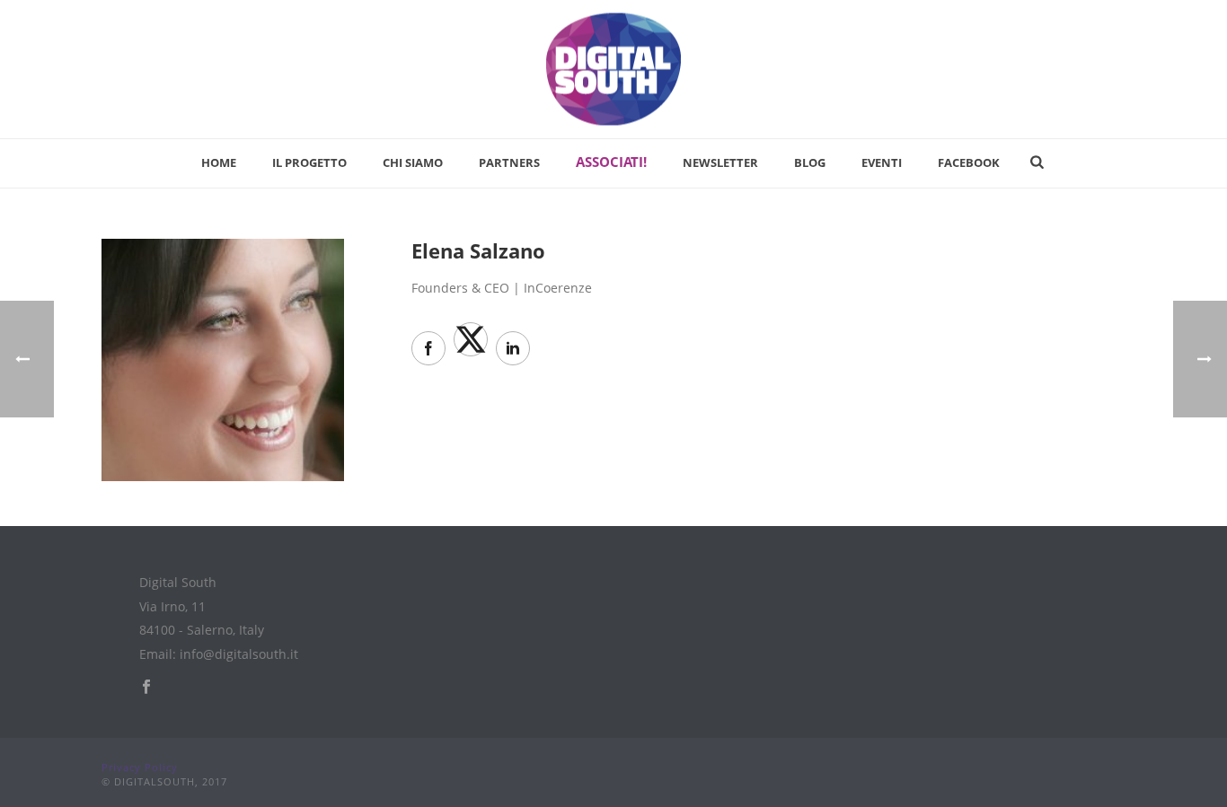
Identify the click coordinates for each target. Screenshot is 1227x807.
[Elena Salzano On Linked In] (513, 348)
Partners (509, 162)
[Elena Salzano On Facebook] (428, 348)
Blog (809, 162)
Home (218, 162)
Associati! (611, 162)
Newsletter (720, 162)
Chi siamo (413, 162)
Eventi (881, 162)
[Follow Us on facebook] (146, 688)
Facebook (969, 162)
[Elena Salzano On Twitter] (471, 339)
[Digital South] (613, 69)
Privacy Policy (140, 767)
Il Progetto (309, 162)
